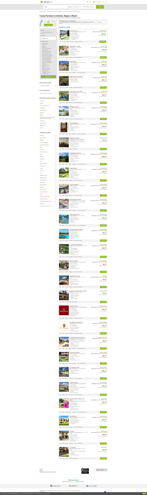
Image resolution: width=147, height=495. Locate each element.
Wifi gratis (44, 47)
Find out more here (15, 493)
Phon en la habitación (47, 62)
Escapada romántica (46, 72)
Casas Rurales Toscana (52, 11)
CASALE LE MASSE (74, 184)
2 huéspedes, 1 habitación (89, 6)
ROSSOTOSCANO (74, 306)
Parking (43, 66)
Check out (77, 6)
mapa (48, 24)
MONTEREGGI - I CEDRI (75, 46)
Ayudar (99, 2)
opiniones (72, 41)
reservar (103, 41)
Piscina (43, 46)
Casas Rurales (43, 11)
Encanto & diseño (46, 68)
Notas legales (68, 490)
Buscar (99, 6)
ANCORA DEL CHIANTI (75, 352)
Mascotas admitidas (46, 58)
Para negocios (45, 73)
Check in (71, 6)
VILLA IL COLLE (73, 30)
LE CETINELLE (73, 61)
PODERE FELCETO (74, 382)
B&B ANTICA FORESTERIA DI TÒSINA (78, 291)
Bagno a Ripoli (72, 11)
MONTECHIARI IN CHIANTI (75, 199)
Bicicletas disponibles (46, 54)
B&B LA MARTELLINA (74, 214)
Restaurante (44, 44)
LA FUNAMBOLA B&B (74, 367)
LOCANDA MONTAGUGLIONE (76, 322)
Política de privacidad (75, 490)
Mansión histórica (46, 69)
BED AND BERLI (73, 416)
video (63, 72)
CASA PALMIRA (73, 168)
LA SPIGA (72, 431)
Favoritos (89, 2)
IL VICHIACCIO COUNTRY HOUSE (77, 337)
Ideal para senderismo (47, 51)
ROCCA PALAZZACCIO (75, 276)
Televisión (44, 63)
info (61, 41)
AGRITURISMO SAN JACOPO (76, 76)
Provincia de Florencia (63, 11)
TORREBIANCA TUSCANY (75, 153)
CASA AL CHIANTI (74, 261)
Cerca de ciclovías (46, 52)
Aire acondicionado (46, 48)
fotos (64, 41)
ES (95, 2)
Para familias (45, 70)
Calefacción (44, 50)
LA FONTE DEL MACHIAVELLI (76, 244)
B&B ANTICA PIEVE (74, 106)
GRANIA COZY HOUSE (74, 138)
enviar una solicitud (79, 41)
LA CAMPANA (73, 447)
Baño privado (45, 43)
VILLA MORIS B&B (74, 123)
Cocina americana (46, 59)
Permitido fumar (45, 65)
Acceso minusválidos (46, 61)
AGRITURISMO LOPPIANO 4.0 (76, 91)
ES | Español (101, 469)
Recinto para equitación (47, 55)
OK (144, 493)
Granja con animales (46, 57)
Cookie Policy (42, 491)
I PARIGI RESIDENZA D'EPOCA (76, 229)
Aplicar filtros (48, 76)
